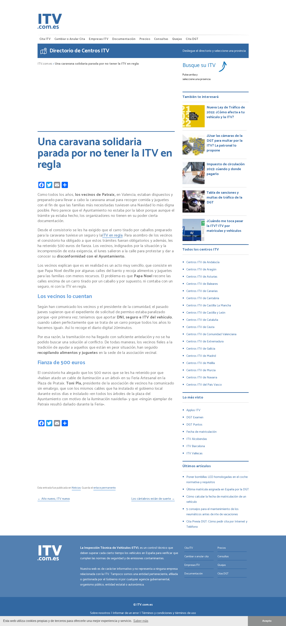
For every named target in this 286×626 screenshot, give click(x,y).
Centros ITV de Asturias (201, 276)
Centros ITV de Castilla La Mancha (208, 305)
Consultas (161, 39)
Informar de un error (126, 613)
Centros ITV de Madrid (201, 356)
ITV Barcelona (195, 446)
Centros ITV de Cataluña (202, 320)
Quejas (177, 39)
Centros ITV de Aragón (201, 269)
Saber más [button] (140, 620)
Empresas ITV (98, 39)
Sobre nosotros (100, 613)
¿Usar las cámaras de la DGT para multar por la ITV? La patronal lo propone (224, 143)
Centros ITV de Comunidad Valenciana (211, 334)
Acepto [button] (267, 621)
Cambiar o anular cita (196, 556)
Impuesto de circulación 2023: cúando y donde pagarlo (226, 169)
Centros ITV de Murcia (201, 370)
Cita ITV (45, 39)
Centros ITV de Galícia (200, 348)
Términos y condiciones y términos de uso (168, 613)
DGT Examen (194, 417)
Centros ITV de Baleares (202, 284)
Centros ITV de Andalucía (202, 262)
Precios (144, 39)
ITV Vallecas (194, 453)
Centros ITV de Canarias (202, 291)
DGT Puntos (194, 424)
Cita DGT (192, 39)
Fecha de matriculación (201, 431)
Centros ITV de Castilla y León (205, 312)
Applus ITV (193, 410)
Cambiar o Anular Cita (69, 39)
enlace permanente (104, 488)
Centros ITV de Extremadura (205, 341)
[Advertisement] (106, 96)
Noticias (76, 488)
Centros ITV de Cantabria (202, 298)
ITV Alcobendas (196, 439)
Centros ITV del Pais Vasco (204, 384)
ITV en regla (112, 236)
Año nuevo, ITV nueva (54, 499)
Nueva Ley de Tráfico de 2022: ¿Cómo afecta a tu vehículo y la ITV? (226, 112)
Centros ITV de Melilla (200, 363)
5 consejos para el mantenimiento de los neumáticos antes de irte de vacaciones (212, 511)
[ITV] (50, 22)
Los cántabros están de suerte (153, 499)
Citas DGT (223, 573)
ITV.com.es (45, 64)
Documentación (124, 39)
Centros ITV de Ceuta (200, 327)
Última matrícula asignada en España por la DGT (217, 489)
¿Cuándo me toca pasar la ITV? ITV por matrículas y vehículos (225, 226)
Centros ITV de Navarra (201, 377)
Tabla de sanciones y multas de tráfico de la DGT (224, 197)
